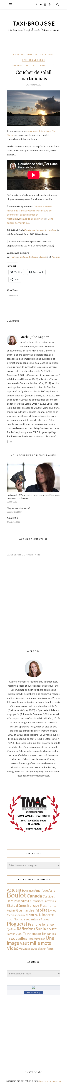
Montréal (32, 915)
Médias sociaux (16, 915)
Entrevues (50, 900)
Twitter (13, 257)
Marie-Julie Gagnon (34, 337)
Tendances (48, 934)
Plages (49, 54)
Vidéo (52, 65)
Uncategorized (36, 938)
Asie (52, 890)
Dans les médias (17, 900)
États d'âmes (17, 905)
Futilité (11, 910)
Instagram (34, 257)
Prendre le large (33, 60)
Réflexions (26, 928)
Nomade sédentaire (27, 919)
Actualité (15, 890)
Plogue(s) (17, 924)
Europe (33, 905)
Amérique (41, 890)
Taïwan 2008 (14, 933)
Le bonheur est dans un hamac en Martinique (29, 214)
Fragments (48, 905)
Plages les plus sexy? (18, 508)
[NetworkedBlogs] (33, 987)
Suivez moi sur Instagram (49, 1081)
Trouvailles (17, 938)
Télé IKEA (12, 518)
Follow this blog (33, 992)
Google (43, 257)
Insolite (41, 910)
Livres (52, 910)
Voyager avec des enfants (36, 948)
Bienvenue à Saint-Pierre (32, 218)
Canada (34, 896)
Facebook (23, 257)
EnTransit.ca (35, 54)
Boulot (16, 895)
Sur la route (46, 928)
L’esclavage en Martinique (34, 210)
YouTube (55, 257)
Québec (11, 929)
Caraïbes (19, 54)
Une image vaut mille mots (29, 65)
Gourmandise (25, 910)
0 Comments (13, 320)
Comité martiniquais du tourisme (40, 230)
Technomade (32, 934)
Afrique (29, 890)
